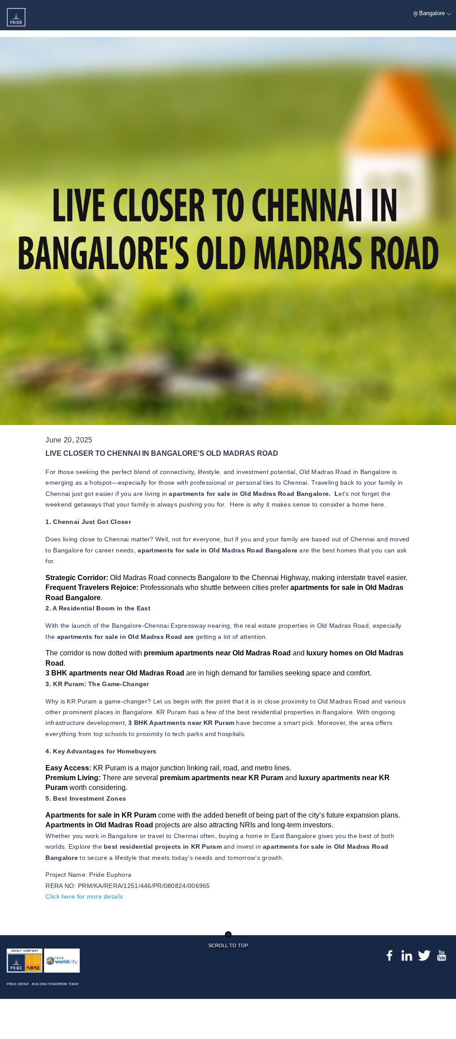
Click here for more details (84, 896)
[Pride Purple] (24, 960)
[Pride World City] (62, 960)
